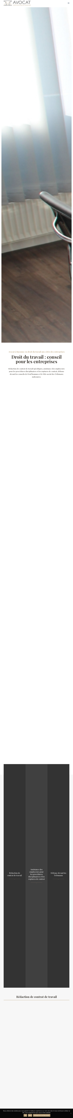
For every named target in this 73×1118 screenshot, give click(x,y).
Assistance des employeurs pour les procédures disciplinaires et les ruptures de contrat (36, 874)
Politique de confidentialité (41, 1115)
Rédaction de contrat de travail (14, 874)
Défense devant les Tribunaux (58, 874)
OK (25, 1115)
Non (30, 1115)
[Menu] (68, 3)
